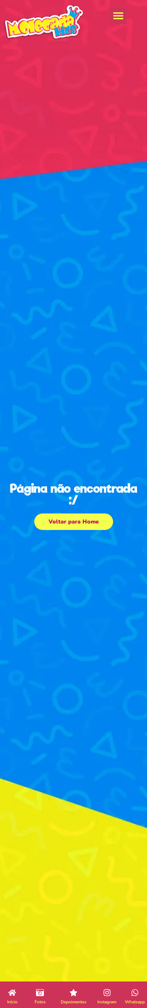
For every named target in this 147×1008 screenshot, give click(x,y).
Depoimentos (73, 1002)
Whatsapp (135, 1002)
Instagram (106, 1002)
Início (12, 1002)
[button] (118, 15)
